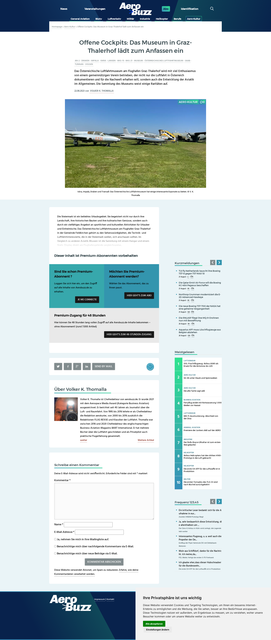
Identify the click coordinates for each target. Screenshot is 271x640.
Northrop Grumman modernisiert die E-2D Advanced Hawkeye (200, 295)
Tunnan (79, 64)
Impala (95, 61)
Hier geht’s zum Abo (139, 296)
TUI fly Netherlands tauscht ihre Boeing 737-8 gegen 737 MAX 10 (199, 272)
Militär (130, 18)
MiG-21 (129, 61)
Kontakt (110, 599)
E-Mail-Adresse (64, 532)
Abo (165, 8)
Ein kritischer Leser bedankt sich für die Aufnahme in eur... (200, 512)
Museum (138, 61)
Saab (187, 61)
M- (189, 288)
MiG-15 (120, 61)
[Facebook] (68, 366)
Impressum (99, 599)
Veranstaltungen (95, 8)
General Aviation (80, 18)
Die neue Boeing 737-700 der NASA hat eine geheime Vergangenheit (200, 307)
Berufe (177, 18)
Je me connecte (87, 300)
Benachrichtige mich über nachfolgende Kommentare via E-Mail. (95, 546)
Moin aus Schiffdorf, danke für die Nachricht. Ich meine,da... (200, 552)
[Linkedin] (87, 366)
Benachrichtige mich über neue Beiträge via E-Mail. (87, 553)
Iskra (103, 61)
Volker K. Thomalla (102, 91)
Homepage (57, 27)
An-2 (77, 61)
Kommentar (62, 480)
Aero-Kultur (193, 18)
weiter (83, 440)
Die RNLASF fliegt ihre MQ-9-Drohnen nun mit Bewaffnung (199, 319)
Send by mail (103, 366)
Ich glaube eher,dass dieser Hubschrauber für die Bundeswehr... (200, 564)
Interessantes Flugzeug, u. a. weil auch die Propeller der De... (200, 538)
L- (188, 277)
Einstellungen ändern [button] (157, 629)
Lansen (112, 61)
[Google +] (77, 366)
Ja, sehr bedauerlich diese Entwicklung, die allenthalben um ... (200, 523)
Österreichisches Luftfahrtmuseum (164, 61)
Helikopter (162, 18)
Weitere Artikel (146, 440)
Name (58, 524)
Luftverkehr (114, 18)
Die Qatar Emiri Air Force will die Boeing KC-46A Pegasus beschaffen (200, 284)
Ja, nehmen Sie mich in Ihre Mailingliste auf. (82, 539)
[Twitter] (58, 366)
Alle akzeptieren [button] (154, 623)
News (63, 8)
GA (189, 312)
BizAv (99, 18)
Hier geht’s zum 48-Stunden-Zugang (129, 334)
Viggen (89, 64)
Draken (85, 61)
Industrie (145, 18)
